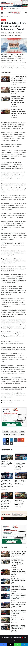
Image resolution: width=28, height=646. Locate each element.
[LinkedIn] (11, 440)
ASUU (6, 431)
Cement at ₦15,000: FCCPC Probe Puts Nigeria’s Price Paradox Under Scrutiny (18, 89)
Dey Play (14, 431)
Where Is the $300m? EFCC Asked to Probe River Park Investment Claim (21, 483)
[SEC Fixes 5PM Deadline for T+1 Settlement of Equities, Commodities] (7, 495)
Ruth (15, 434)
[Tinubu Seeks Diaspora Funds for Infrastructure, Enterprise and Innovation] (21, 457)
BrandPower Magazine (8, 32)
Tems (22, 434)
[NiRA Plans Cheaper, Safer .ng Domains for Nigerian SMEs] (7, 457)
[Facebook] (4, 440)
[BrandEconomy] (14, 12)
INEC (22, 431)
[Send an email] (13, 32)
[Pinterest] (19, 440)
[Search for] (26, 13)
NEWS (7, 16)
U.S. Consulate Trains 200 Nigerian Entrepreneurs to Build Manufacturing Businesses (18, 627)
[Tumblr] (15, 440)
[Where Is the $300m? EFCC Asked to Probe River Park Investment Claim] (21, 475)
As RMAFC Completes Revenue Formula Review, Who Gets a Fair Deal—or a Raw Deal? (18, 572)
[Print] (11, 443)
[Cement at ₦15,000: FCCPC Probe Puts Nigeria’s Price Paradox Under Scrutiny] (5, 90)
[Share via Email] (7, 443)
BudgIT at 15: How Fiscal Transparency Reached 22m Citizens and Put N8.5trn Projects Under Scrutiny (17, 100)
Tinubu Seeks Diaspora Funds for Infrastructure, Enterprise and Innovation (20, 464)
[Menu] (2, 13)
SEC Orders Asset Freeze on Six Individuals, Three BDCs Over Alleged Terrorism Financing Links (7, 484)
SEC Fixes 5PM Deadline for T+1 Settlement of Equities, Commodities (5, 503)
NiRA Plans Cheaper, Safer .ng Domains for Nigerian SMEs (7, 463)
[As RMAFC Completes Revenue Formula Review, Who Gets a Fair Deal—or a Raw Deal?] (5, 111)
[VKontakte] (4, 443)
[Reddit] (22, 440)
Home (3, 16)
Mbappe (7, 434)
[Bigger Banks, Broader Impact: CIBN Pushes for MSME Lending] (21, 495)
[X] (7, 440)
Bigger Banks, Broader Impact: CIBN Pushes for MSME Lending (19, 503)
